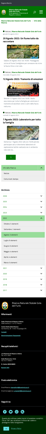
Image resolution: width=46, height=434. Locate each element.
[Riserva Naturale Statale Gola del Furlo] (3, 11)
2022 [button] (5, 218)
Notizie (6, 173)
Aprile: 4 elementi (10, 257)
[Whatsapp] (17, 412)
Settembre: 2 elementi (12, 229)
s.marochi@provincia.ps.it (22, 391)
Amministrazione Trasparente (10, 335)
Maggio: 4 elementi (11, 251)
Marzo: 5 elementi (10, 262)
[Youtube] (11, 412)
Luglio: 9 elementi (10, 240)
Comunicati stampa (11, 179)
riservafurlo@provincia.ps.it (20, 387)
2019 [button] (5, 279)
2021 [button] (5, 268)
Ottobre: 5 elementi (11, 223)
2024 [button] (5, 207)
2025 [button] (5, 201)
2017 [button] (5, 290)
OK (6, 429)
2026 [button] (5, 196)
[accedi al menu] (41, 12)
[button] (41, 168)
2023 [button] (5, 212)
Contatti (4, 332)
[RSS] (22, 412)
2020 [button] (5, 273)
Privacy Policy (16, 428)
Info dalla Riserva (9, 168)
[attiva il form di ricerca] (34, 12)
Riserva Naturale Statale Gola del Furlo (18, 10)
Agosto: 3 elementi (11, 234)
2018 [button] (5, 284)
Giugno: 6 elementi (11, 246)
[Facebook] (5, 412)
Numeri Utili (5, 367)
